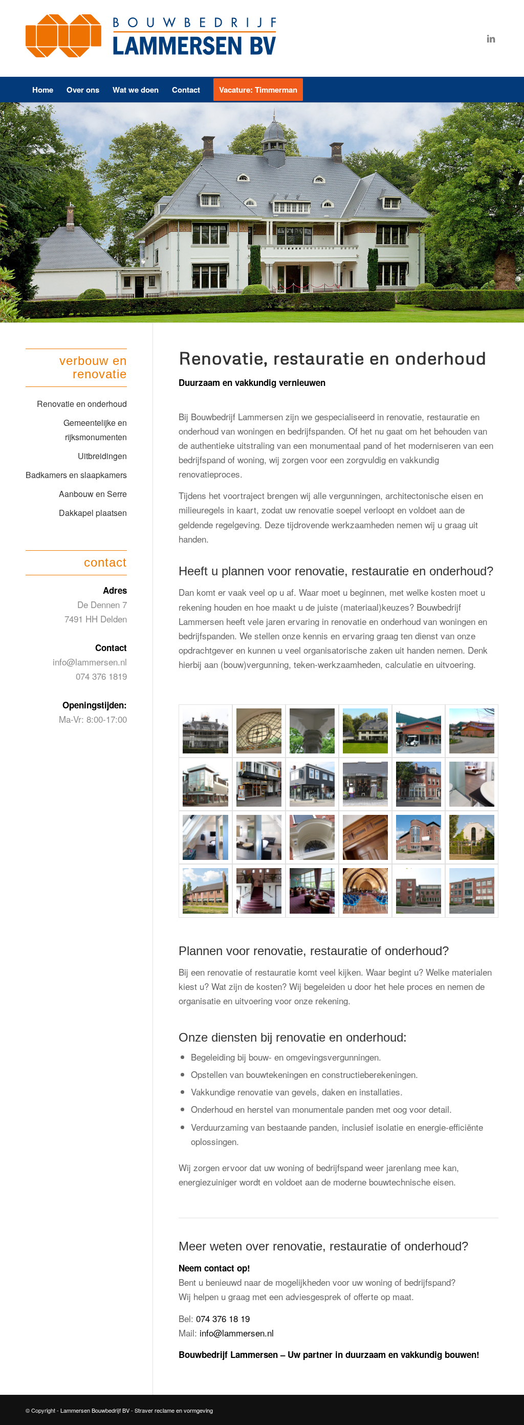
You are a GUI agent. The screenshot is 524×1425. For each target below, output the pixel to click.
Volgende (515, 212)
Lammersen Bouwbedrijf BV (95, 1410)
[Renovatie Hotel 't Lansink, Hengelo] (418, 784)
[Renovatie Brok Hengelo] (205, 784)
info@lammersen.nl (237, 1332)
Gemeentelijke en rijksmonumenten (95, 430)
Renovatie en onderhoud (82, 403)
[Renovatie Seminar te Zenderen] (471, 837)
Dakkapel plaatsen (93, 513)
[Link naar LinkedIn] (490, 38)
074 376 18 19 (223, 1318)
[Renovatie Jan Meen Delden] (259, 784)
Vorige (9, 212)
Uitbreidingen (102, 456)
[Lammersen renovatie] (205, 731)
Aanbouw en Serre (93, 494)
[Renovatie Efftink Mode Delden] (312, 784)
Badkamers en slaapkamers (76, 475)
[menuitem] (43, 89)
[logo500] (153, 38)
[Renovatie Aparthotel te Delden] (418, 731)
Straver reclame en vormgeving (174, 1410)
